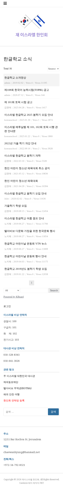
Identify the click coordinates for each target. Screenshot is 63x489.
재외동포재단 (11, 382)
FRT (42, 483)
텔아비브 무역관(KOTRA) (17, 388)
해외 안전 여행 (12, 394)
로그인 (7, 306)
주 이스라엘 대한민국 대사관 (19, 376)
